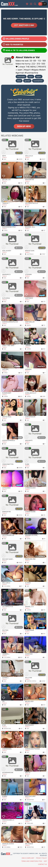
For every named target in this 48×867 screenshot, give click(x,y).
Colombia (7, 586)
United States (31, 681)
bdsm (19, 81)
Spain (28, 538)
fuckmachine (38, 81)
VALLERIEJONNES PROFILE (17, 39)
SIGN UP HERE (24, 126)
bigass (38, 76)
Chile (5, 230)
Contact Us (42, 864)
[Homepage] (9, 4)
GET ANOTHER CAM (24, 25)
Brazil (29, 325)
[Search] (35, 4)
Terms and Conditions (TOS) (31, 861)
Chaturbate (21, 76)
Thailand (30, 823)
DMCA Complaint (28, 858)
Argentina (7, 728)
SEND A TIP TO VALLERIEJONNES (20, 50)
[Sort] (27, 4)
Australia (30, 254)
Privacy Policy (41, 858)
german (27, 81)
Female (4, 157)
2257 (45, 861)
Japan (29, 349)
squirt (31, 76)
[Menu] (31, 4)
